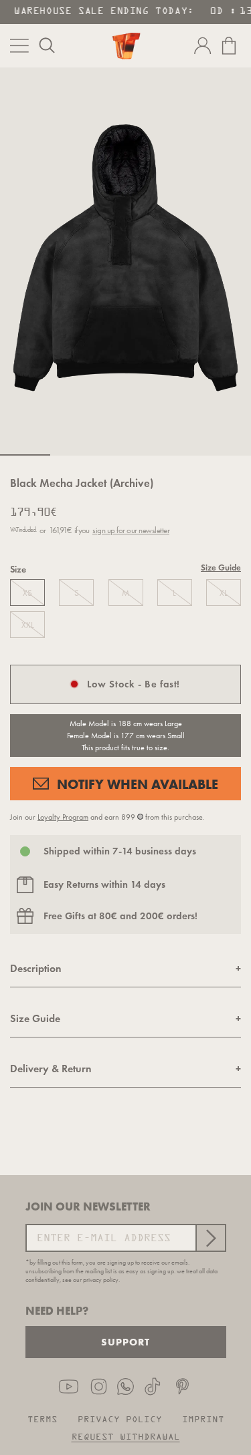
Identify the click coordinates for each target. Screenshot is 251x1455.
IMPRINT (203, 1420)
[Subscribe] (210, 1238)
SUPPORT (125, 1341)
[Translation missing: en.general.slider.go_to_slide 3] (125, 455)
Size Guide (221, 568)
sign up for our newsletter (130, 530)
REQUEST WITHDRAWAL (126, 1437)
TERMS (42, 1420)
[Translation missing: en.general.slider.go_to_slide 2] (75, 455)
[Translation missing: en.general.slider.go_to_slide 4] (176, 455)
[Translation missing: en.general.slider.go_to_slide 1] (25, 455)
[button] (47, 45)
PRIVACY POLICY (120, 1420)
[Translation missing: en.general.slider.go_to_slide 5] (226, 455)
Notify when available (137, 784)
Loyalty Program (62, 817)
